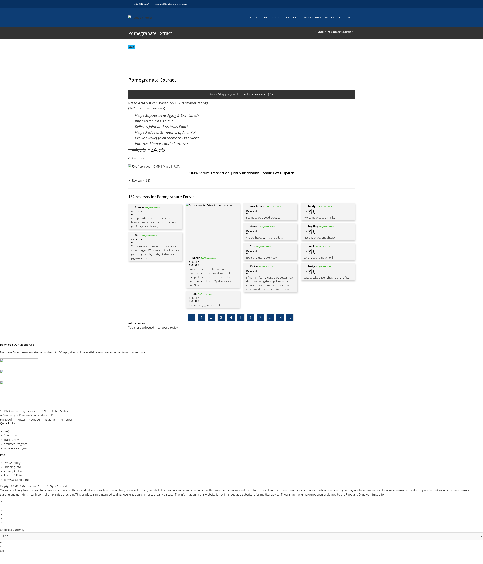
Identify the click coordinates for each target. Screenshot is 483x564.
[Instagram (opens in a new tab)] (340, 4)
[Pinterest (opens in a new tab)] (336, 4)
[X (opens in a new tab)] (327, 4)
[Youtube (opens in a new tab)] (349, 4)
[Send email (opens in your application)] (353, 4)
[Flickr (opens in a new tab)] (345, 4)
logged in (151, 327)
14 (280, 317)
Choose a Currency (12, 530)
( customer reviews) (146, 108)
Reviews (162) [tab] (141, 180)
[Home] (313, 31)
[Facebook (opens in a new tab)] (332, 4)
